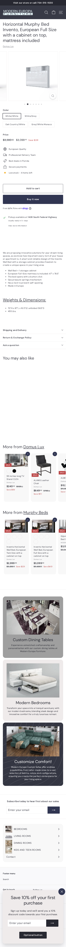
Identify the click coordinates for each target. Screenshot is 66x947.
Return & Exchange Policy (17, 337)
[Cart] (54, 12)
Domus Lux (8, 46)
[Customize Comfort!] (33, 741)
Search (6, 879)
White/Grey (31, 116)
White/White (11, 116)
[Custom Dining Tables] (33, 617)
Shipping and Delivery (15, 330)
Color (6, 110)
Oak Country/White (15, 124)
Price (6, 134)
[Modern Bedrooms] (33, 680)
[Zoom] (53, 96)
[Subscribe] (52, 923)
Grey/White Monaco (41, 124)
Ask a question (11, 345)
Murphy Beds (35, 512)
